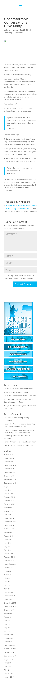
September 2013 (10, 532)
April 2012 (7, 589)
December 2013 (10, 522)
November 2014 (10, 504)
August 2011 (8, 617)
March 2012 (8, 592)
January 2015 (9, 501)
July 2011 (7, 620)
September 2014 (10, 508)
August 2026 (8, 455)
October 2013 (9, 529)
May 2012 (7, 585)
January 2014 (9, 518)
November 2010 (10, 649)
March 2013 (8, 553)
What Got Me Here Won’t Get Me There (18, 389)
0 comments (18, 33)
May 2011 (7, 627)
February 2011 (9, 638)
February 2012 (9, 596)
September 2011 (10, 613)
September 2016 (10, 479)
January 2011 (9, 642)
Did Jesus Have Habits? (27, 442)
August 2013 (8, 536)
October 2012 (9, 568)
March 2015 (8, 493)
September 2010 (10, 656)
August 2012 (8, 575)
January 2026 (9, 458)
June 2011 (7, 624)
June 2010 (7, 666)
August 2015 (8, 486)
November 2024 (10, 465)
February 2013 (9, 557)
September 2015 (10, 483)
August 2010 (8, 659)
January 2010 (9, 677)
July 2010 (7, 663)
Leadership (8, 33)
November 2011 (10, 606)
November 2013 (10, 525)
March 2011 (8, 635)
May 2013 (7, 546)
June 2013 (7, 543)
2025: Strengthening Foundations (16, 392)
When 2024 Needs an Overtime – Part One (20, 396)
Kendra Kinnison (12, 30)
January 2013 (9, 560)
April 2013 (7, 550)
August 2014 (8, 511)
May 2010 (7, 670)
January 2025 (9, 462)
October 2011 (9, 610)
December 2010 (10, 645)
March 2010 (8, 673)
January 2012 (9, 599)
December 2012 (10, 564)
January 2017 (9, 469)
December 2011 (10, 603)
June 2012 (7, 582)
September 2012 (10, 571)
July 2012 (7, 578)
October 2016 (9, 476)
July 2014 (7, 515)
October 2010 (9, 652)
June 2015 (7, 490)
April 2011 (7, 631)
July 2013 (7, 539)
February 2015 (9, 497)
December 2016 (10, 472)
